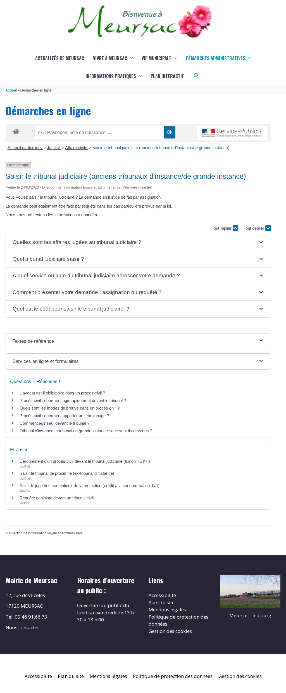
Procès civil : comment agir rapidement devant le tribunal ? (73, 400)
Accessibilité (162, 595)
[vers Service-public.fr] (232, 133)
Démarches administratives (215, 58)
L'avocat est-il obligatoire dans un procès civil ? (62, 393)
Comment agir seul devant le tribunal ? (54, 423)
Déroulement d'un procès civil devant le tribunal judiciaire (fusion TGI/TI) (85, 461)
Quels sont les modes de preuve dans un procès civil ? (70, 408)
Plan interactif (167, 76)
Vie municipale (156, 58)
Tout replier (222, 228)
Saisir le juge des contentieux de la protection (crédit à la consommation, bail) (89, 485)
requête (89, 206)
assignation (150, 197)
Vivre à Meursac (110, 58)
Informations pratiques (110, 76)
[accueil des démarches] (16, 130)
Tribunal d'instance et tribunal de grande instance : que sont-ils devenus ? (86, 430)
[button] (196, 76)
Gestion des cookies (170, 631)
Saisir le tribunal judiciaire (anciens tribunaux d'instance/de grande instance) (160, 147)
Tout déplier (254, 228)
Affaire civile (76, 147)
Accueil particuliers (25, 147)
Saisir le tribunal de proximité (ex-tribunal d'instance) (67, 473)
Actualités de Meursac (59, 58)
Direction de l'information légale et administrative (46, 533)
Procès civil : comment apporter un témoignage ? (64, 415)
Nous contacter (22, 627)
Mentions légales (167, 609)
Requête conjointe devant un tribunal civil (57, 497)
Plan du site (162, 602)
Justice (54, 147)
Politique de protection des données (173, 676)
